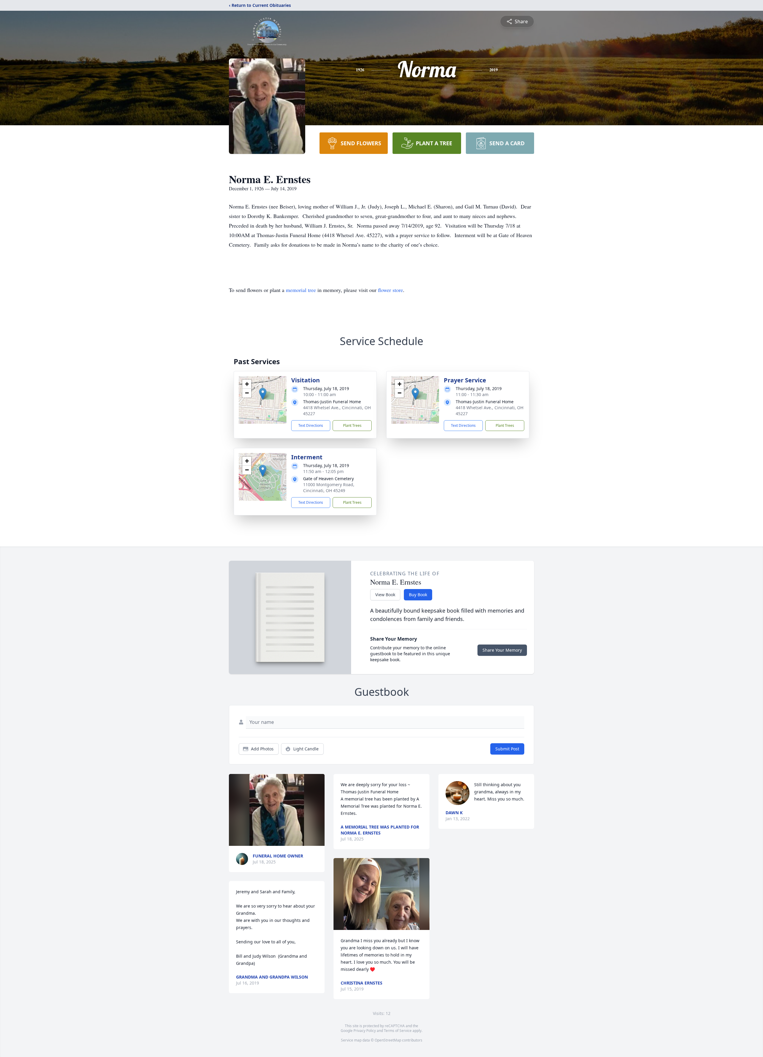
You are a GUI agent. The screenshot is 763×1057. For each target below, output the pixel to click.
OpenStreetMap (388, 1040)
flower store (390, 289)
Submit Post (507, 749)
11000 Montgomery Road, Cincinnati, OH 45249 (328, 487)
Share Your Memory (502, 650)
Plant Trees (352, 425)
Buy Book (418, 594)
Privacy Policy (364, 1030)
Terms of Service (398, 1030)
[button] (262, 394)
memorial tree (301, 289)
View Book (385, 594)
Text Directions (310, 425)
